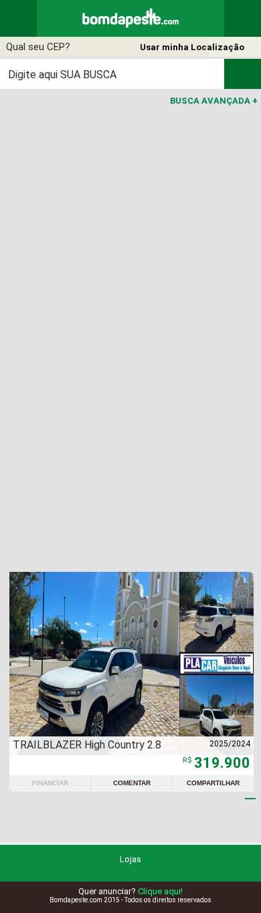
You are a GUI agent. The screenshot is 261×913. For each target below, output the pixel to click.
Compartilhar (213, 783)
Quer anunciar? (130, 891)
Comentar (132, 783)
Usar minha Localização (192, 47)
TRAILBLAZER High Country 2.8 (87, 744)
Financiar (50, 783)
